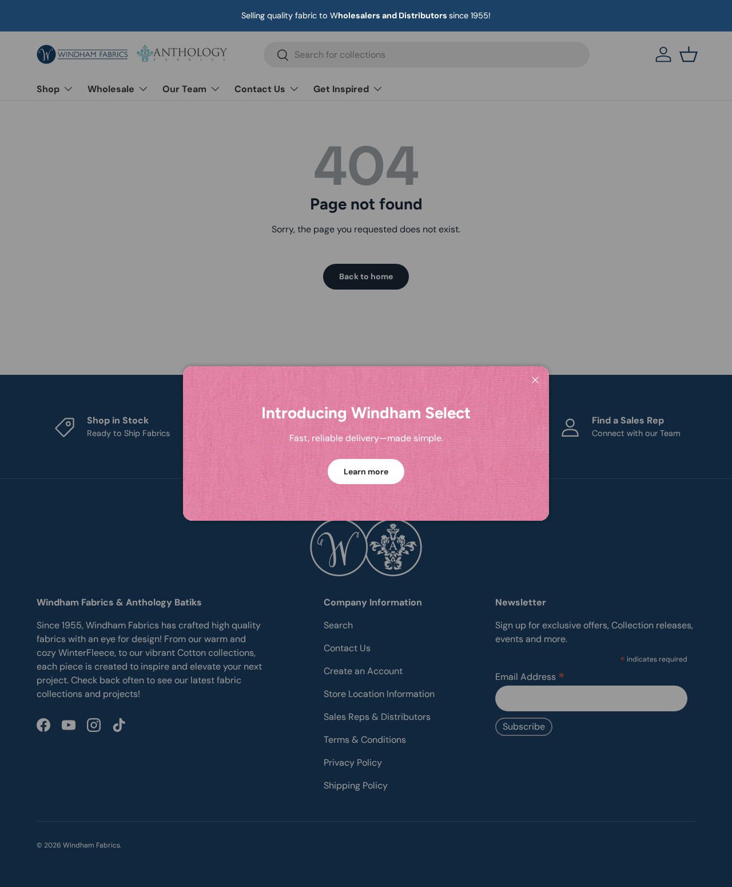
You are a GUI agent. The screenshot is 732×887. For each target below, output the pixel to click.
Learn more (366, 471)
